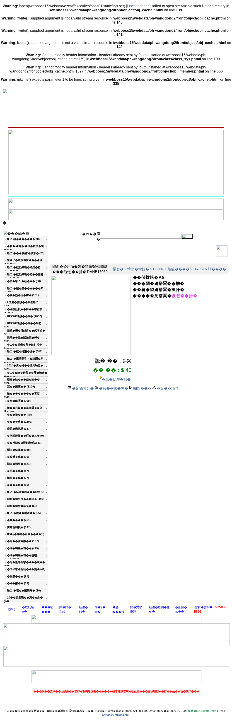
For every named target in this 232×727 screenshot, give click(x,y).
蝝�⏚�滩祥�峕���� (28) (25, 534)
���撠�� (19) (18, 583)
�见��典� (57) (18, 471)
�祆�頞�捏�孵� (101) (23, 295)
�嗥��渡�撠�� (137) (23, 541)
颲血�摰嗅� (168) (19, 449)
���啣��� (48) (19, 414)
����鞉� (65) (18, 485)
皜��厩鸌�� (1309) (21, 386)
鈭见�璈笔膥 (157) (19, 428)
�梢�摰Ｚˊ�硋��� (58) (24, 281)
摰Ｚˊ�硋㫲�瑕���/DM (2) (25, 492)
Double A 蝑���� (209, 269)
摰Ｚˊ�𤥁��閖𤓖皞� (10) (24, 590)
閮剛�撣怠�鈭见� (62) (22, 506)
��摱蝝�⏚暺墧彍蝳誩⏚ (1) (24, 442)
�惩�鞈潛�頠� (116, 379)
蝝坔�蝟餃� (138, 269)
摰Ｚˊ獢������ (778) (23, 239)
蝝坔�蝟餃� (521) (19, 463)
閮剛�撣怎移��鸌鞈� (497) (25, 499)
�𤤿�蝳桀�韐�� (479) (23, 548)
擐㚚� (118, 269)
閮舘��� (142, 388)
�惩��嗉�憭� (113, 388)
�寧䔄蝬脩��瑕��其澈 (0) (25, 435)
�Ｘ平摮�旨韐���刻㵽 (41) (26, 569)
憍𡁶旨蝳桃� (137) (19, 527)
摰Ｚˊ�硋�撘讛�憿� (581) (24, 351)
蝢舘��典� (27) (18, 478)
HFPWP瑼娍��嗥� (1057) (24, 316)
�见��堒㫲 (168, 388)
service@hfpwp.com (115, 715)
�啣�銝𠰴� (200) (19, 400)
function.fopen (138, 6)
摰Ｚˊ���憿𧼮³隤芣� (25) (25, 253)
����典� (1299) (19, 421)
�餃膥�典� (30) (18, 456)
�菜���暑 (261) (19, 520)
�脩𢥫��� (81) (18, 576)
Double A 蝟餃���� (171, 269)
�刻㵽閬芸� (83, 388)
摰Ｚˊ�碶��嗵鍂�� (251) (24, 513)
